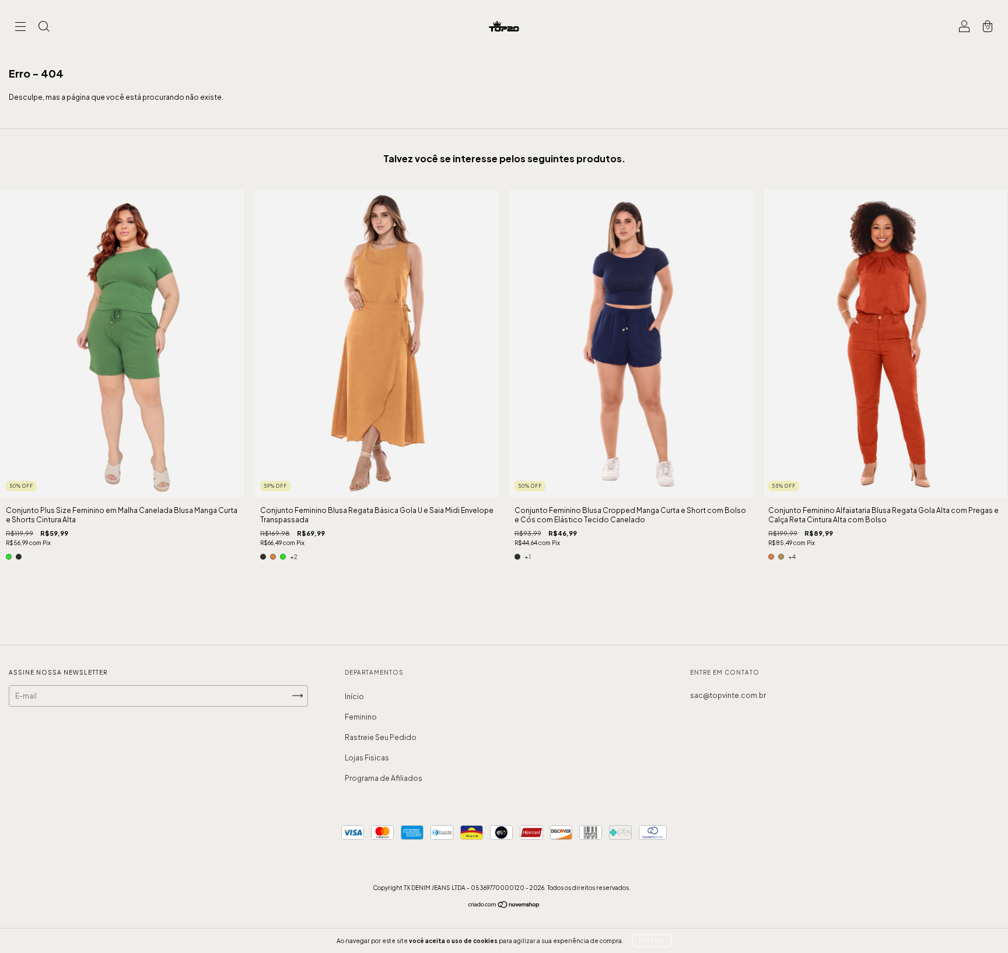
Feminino (361, 717)
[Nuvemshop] (504, 906)
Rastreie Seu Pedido (380, 737)
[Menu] (20, 27)
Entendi (652, 941)
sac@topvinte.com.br (728, 695)
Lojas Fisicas (367, 757)
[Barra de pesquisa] (44, 27)
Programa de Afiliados (383, 778)
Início (354, 696)
